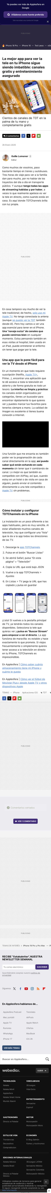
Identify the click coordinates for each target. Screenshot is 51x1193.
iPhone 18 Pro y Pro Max (34, 945)
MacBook (30, 1033)
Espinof (29, 1107)
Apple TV (7, 490)
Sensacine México (34, 1166)
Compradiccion (9, 1147)
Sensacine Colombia (35, 1170)
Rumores (7, 1028)
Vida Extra (30, 1089)
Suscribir (42, 967)
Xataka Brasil (8, 1166)
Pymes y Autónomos (35, 1143)
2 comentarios (12, 136)
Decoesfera (8, 1143)
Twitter (28, 136)
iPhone (16, 692)
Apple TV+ (31, 374)
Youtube (26, 988)
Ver (27, 821)
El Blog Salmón (32, 1139)
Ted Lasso (39, 45)
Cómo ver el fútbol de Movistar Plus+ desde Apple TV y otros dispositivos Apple (24, 683)
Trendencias (8, 1139)
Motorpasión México (35, 1174)
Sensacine (30, 1103)
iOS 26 (29, 1039)
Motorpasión (32, 1121)
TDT (45, 692)
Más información (9, 1190)
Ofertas (29, 1028)
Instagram (32, 988)
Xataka (6, 1085)
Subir (40, 1070)
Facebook (23, 136)
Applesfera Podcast (12, 1012)
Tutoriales (30, 1012)
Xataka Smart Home (11, 1097)
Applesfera (8, 1093)
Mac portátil (8, 1017)
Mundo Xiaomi (9, 1101)
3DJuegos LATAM (34, 1162)
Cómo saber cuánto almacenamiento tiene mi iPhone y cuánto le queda (22, 668)
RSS (38, 988)
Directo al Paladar (10, 1121)
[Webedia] (11, 1072)
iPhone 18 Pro (12, 45)
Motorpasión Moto (34, 1125)
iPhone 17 (7, 1039)
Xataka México (9, 1162)
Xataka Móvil (8, 1089)
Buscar (47, 1059)
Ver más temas (12, 1048)
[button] (21, 156)
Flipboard (34, 136)
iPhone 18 (26, 45)
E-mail (39, 136)
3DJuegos (30, 1085)
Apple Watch (32, 1023)
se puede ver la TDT (23, 320)
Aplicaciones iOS (30, 692)
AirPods (29, 1017)
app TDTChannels (30, 547)
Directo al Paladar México (10, 1175)
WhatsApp (8, 1033)
